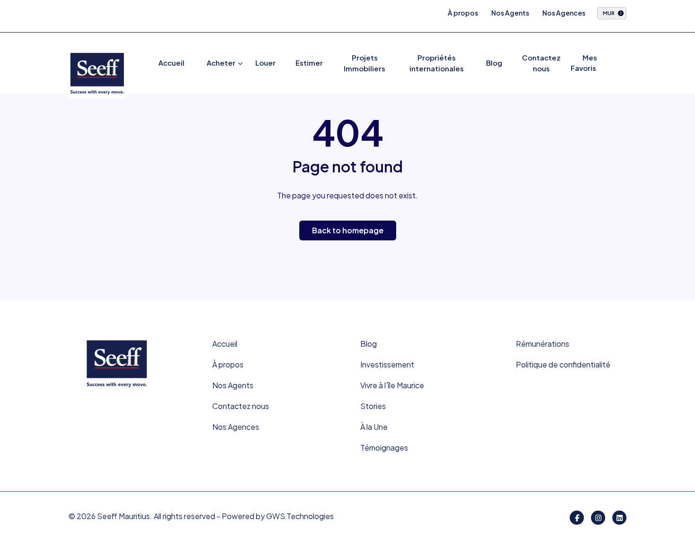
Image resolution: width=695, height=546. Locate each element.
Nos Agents (510, 13)
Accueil (171, 62)
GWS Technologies (300, 516)
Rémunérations (542, 344)
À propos (463, 13)
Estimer (309, 62)
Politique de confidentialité (563, 364)
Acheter (221, 62)
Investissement (387, 364)
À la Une (374, 427)
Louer (265, 62)
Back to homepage (347, 230)
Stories (373, 406)
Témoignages (384, 447)
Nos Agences (563, 13)
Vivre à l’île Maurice (392, 385)
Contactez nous (240, 406)
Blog (494, 62)
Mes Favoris (584, 63)
